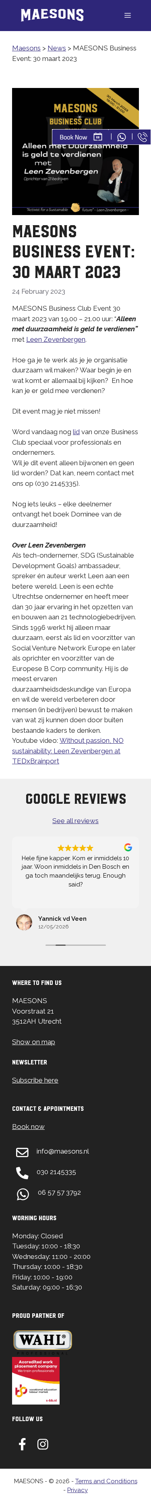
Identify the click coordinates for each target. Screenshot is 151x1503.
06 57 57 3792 (59, 1192)
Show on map (33, 1042)
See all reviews (75, 821)
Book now (28, 1127)
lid (76, 432)
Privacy (77, 1490)
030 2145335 (56, 1172)
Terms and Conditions (106, 1481)
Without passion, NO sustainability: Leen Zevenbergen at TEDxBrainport (68, 750)
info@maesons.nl (63, 1151)
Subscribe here (35, 1080)
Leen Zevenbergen (55, 339)
